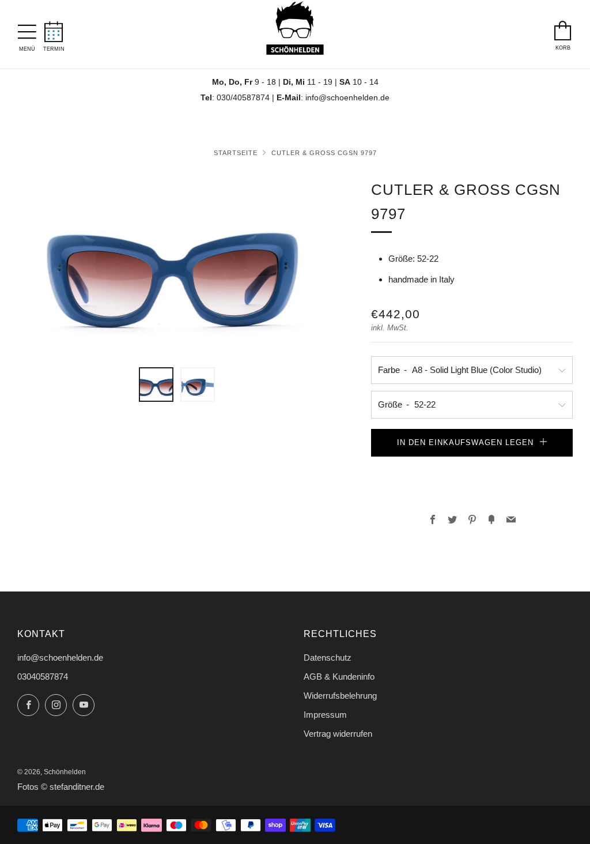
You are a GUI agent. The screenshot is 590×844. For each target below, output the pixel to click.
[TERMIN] (54, 28)
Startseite (236, 152)
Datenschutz (327, 657)
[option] (177, 265)
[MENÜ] (27, 29)
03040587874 (42, 676)
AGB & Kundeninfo (339, 676)
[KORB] (563, 28)
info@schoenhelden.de (347, 97)
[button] (472, 468)
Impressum (325, 714)
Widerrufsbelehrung (340, 695)
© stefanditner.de (72, 787)
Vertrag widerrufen (338, 733)
